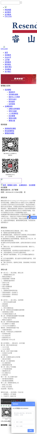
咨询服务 (8, 55)
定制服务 (8, 62)
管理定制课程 (9, 133)
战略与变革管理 (14, 109)
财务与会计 (13, 99)
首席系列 (12, 92)
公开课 (7, 60)
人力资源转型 (13, 113)
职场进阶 (12, 101)
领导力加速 (13, 111)
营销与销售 (13, 118)
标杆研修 (12, 104)
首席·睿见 (8, 67)
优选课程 (8, 90)
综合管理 (12, 116)
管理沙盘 (12, 120)
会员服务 (8, 12)
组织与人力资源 (14, 97)
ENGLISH (8, 16)
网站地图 (8, 10)
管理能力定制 (12, 185)
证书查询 (8, 14)
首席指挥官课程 (10, 128)
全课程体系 (9, 106)
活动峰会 (8, 69)
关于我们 (8, 71)
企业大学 (8, 57)
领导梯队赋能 (13, 94)
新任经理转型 (9, 131)
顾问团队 (8, 64)
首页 (6, 52)
